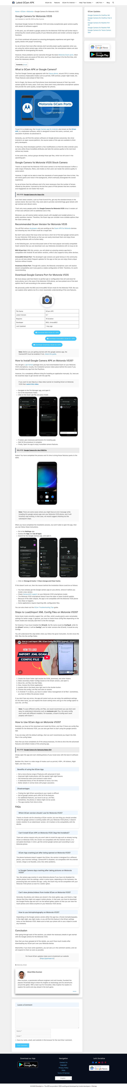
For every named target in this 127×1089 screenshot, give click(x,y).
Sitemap (94, 1086)
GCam (23, 11)
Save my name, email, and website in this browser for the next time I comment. (44, 1040)
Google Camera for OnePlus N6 (99, 15)
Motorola (30, 11)
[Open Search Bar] (113, 2)
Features (57, 2)
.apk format (29, 365)
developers (33, 228)
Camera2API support (30, 594)
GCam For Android (68, 2)
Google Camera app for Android (47, 129)
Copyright (63, 1065)
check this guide (50, 354)
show (25, 64)
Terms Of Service (63, 1073)
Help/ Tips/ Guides (85, 2)
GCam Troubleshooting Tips (44, 607)
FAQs (63, 1070)
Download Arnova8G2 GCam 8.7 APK (61, 338)
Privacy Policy (63, 1068)
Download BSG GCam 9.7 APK (48, 332)
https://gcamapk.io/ (47, 958)
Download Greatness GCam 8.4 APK (48, 345)
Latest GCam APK (25, 2)
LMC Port (99, 2)
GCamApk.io (39, 1086)
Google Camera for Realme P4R (99, 27)
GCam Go (48, 2)
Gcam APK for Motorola (62, 228)
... (74, 990)
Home (17, 11)
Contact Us (63, 1062)
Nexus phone (53, 73)
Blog (108, 2)
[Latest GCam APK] (14, 2)
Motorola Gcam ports (66, 55)
